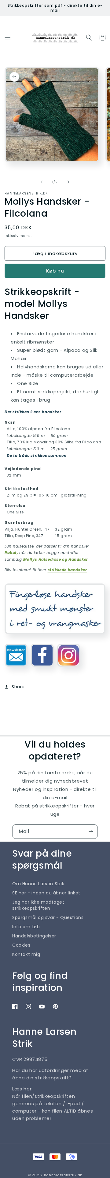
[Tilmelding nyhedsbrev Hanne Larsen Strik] (16, 669)
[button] (7, 37)
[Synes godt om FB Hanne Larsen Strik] (42, 669)
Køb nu (55, 271)
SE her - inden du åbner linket (46, 893)
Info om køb (26, 927)
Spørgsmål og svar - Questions (47, 917)
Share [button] (18, 687)
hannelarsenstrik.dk (63, 1174)
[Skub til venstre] (41, 182)
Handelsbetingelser (34, 936)
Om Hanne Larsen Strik (38, 884)
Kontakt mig (26, 954)
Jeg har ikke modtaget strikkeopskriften (38, 905)
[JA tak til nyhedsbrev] (90, 831)
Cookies (21, 945)
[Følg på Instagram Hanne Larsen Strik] (68, 669)
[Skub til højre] (68, 182)
